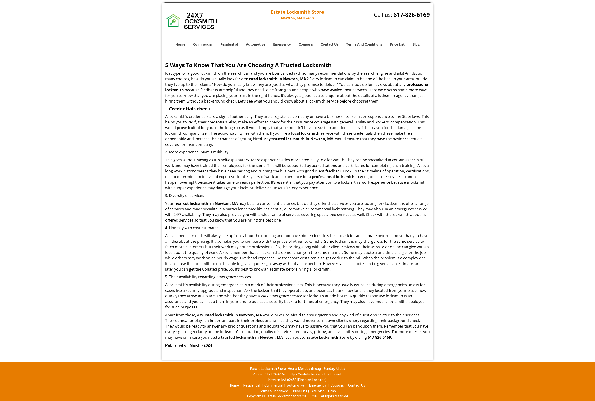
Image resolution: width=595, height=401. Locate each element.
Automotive (255, 44)
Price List (397, 44)
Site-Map (317, 391)
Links (332, 391)
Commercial (202, 44)
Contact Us (329, 44)
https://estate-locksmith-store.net (315, 374)
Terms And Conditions (364, 44)
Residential (229, 44)
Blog (416, 44)
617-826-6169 (411, 14)
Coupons (306, 44)
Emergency (282, 44)
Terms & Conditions (274, 391)
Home (180, 44)
